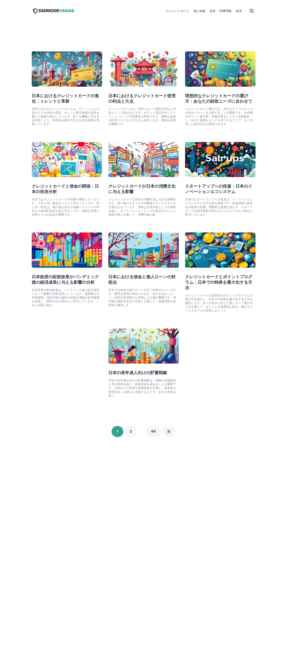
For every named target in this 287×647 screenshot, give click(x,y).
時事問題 (226, 11)
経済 (239, 11)
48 (153, 431)
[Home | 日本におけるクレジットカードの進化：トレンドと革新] (58, 11)
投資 (213, 11)
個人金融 (199, 11)
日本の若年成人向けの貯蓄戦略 (137, 372)
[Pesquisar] (252, 11)
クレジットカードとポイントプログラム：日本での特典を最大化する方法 (218, 282)
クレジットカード (177, 11)
